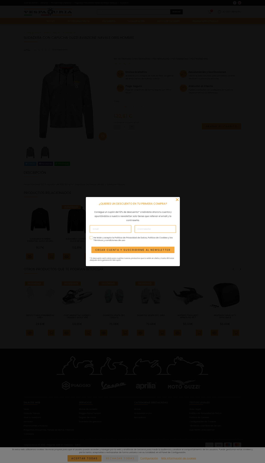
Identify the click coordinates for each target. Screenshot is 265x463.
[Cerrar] (177, 199)
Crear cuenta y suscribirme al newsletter (132, 250)
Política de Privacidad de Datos (131, 237)
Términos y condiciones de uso (109, 240)
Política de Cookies (157, 237)
